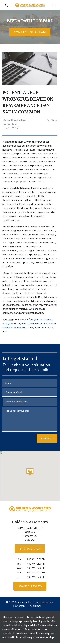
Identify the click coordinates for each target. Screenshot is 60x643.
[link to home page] (30, 4)
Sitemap (20, 605)
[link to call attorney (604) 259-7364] (6, 5)
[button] (53, 5)
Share (54, 119)
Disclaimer (35, 605)
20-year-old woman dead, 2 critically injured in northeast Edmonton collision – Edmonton (29, 323)
